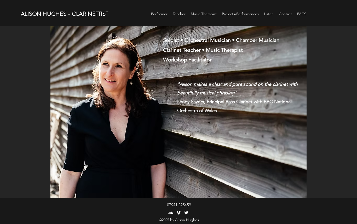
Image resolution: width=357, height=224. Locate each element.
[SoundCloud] (170, 212)
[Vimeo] (178, 212)
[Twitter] (186, 212)
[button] (268, 14)
